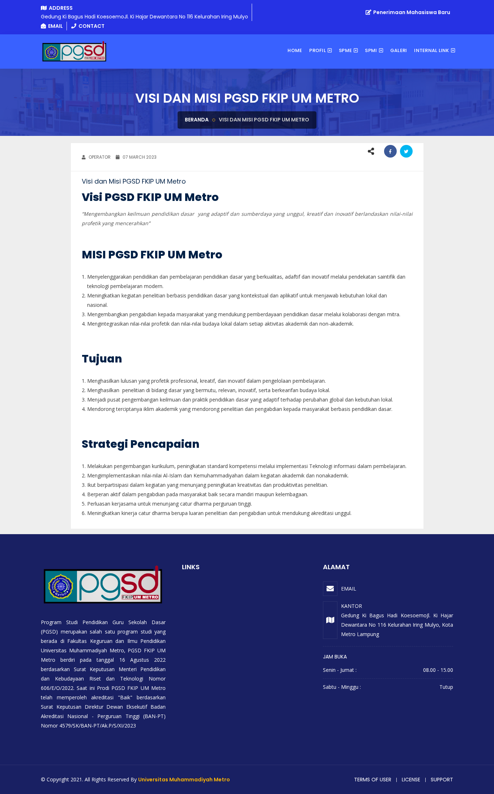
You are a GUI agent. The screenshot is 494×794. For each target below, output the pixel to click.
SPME (345, 50)
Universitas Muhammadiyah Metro (184, 779)
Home (295, 50)
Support (442, 779)
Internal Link (431, 50)
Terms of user (372, 779)
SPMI (371, 50)
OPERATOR (99, 157)
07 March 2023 (139, 157)
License (411, 779)
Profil (317, 50)
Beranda (197, 119)
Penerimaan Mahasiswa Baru (411, 12)
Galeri (398, 50)
